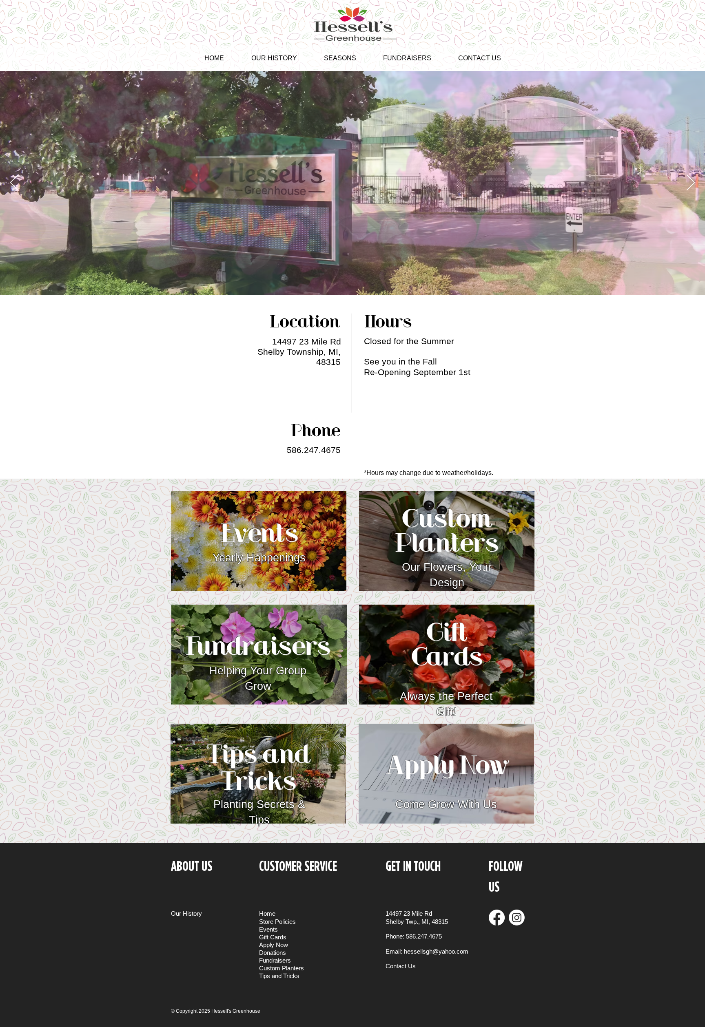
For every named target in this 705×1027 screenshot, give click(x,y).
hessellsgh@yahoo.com (436, 951)
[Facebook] (497, 917)
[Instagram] (517, 917)
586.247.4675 (424, 936)
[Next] (691, 183)
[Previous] (14, 183)
